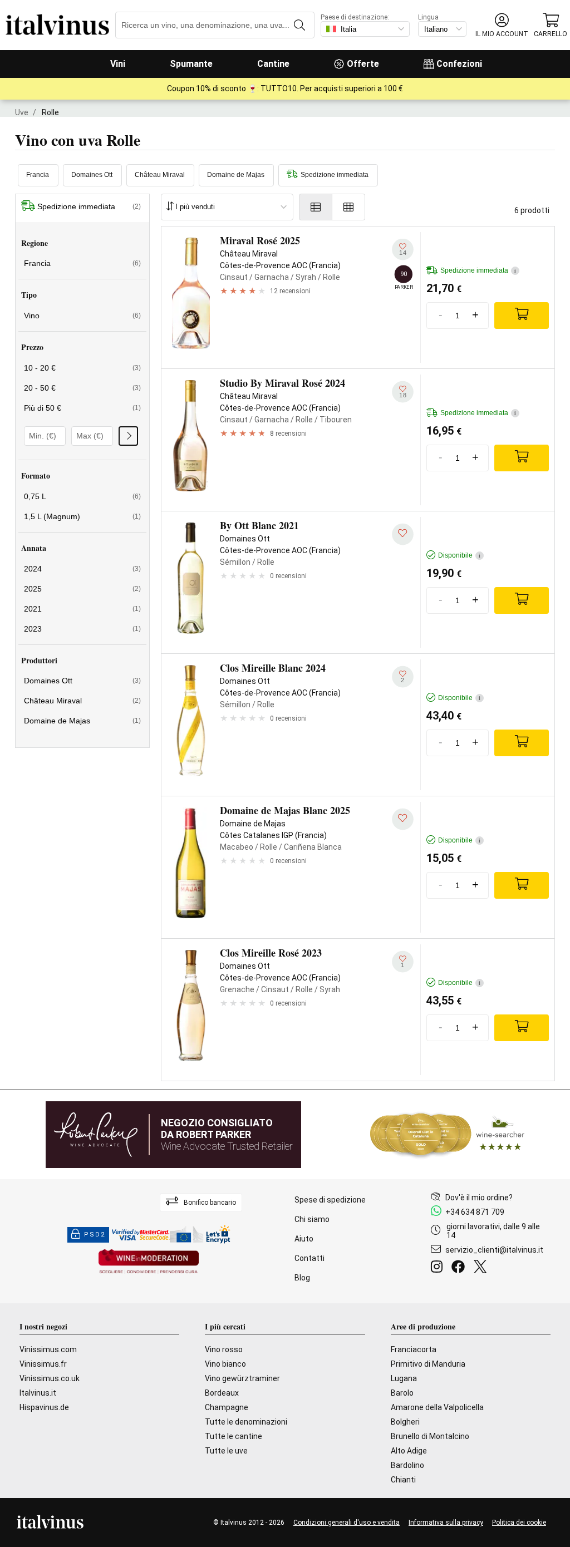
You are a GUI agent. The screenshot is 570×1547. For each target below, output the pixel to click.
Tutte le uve (226, 1450)
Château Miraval (160, 175)
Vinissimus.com (48, 1349)
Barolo (402, 1392)
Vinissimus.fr (43, 1363)
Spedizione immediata (334, 175)
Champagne (226, 1407)
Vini (117, 63)
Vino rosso (224, 1349)
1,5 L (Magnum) (82, 516)
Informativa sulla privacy (446, 1522)
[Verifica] (128, 436)
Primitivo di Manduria (428, 1363)
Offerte (363, 63)
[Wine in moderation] (149, 1262)
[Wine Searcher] (447, 1134)
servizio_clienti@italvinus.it (494, 1249)
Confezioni (459, 63)
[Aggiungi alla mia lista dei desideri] (403, 534)
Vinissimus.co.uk (49, 1378)
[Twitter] (482, 1268)
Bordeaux (222, 1392)
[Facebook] (460, 1268)
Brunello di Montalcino (430, 1436)
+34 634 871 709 (474, 1212)
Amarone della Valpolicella (437, 1407)
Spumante (191, 63)
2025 (82, 588)
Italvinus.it (37, 1392)
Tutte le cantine (233, 1436)
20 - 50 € (82, 387)
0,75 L (82, 496)
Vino (82, 315)
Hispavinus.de (44, 1407)
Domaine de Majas (235, 175)
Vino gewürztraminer (242, 1378)
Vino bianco (225, 1363)
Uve (21, 112)
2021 (82, 608)
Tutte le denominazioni (246, 1421)
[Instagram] (439, 1268)
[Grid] (348, 207)
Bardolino (407, 1465)
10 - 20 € (82, 367)
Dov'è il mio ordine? (479, 1197)
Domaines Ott (91, 175)
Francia (37, 175)
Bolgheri (405, 1421)
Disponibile (459, 555)
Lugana (404, 1378)
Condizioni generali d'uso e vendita (346, 1522)
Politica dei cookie (519, 1522)
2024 (82, 568)
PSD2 (94, 1234)
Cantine (273, 63)
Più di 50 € (82, 407)
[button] (501, 25)
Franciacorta (413, 1349)
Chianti (403, 1479)
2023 (82, 628)
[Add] (521, 315)
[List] (315, 207)
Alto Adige (409, 1450)
